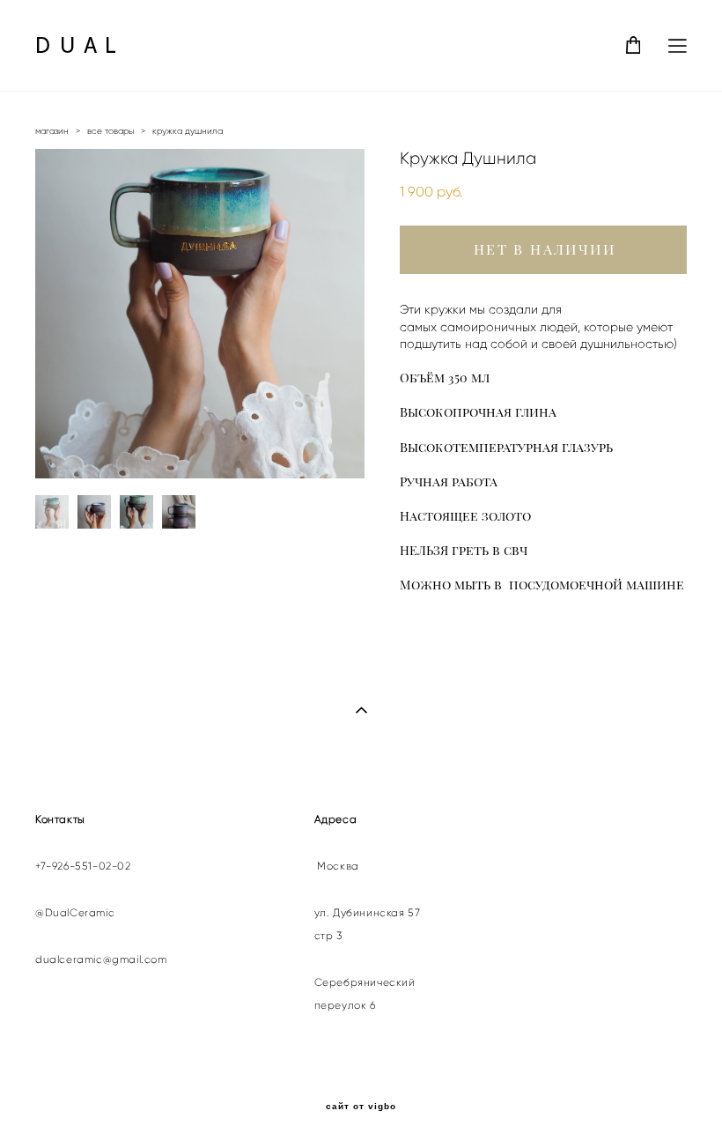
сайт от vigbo (361, 1106)
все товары (110, 131)
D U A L (77, 45)
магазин (52, 131)
